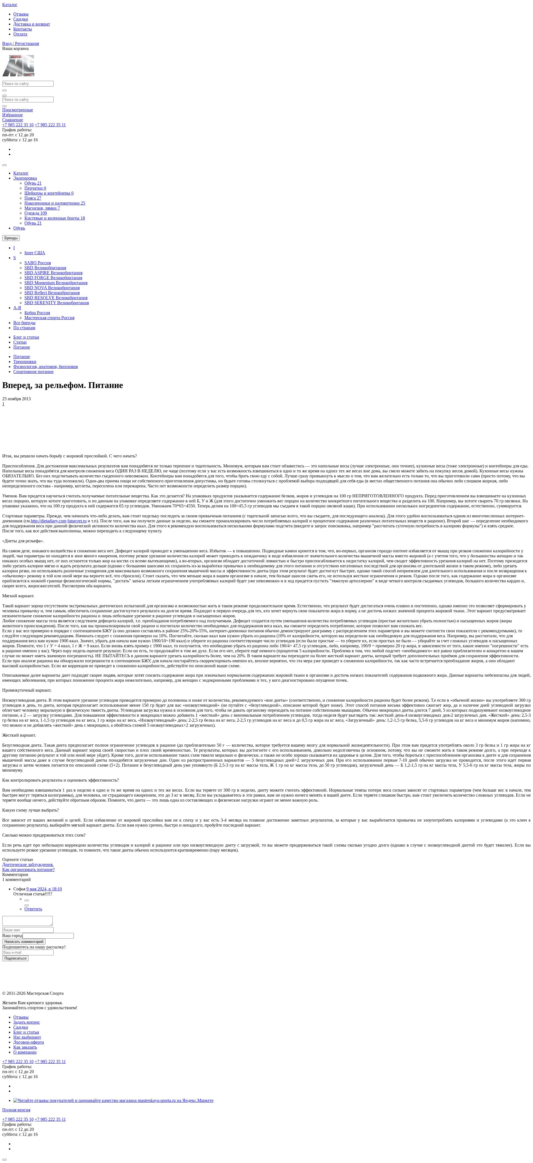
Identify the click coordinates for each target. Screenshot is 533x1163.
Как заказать (25, 1047)
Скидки (20, 19)
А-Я (17, 307)
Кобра (37, 312)
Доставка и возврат (31, 24)
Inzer (34, 252)
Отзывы (21, 14)
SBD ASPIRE (53, 272)
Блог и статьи (26, 1032)
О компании (25, 1052)
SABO (37, 262)
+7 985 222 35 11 (50, 124)
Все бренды (24, 322)
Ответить (33, 909)
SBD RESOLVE (55, 297)
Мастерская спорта (49, 317)
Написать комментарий (23, 942)
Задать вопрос (26, 1022)
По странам (24, 327)
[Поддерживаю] (26, 900)
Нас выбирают (27, 1037)
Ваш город (12, 935)
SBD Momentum (55, 282)
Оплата (20, 34)
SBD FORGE (53, 277)
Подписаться (15, 958)
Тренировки (24, 361)
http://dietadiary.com (48, 520)
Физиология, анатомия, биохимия (45, 366)
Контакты (22, 29)
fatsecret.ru (77, 520)
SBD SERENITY (56, 302)
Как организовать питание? (28, 869)
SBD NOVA (52, 287)
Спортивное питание (33, 371)
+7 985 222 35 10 (18, 124)
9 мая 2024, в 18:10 (44, 889)
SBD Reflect (52, 292)
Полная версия (16, 1109)
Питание (21, 356)
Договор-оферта (28, 1042)
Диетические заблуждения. (28, 864)
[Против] (26, 905)
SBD (45, 267)
